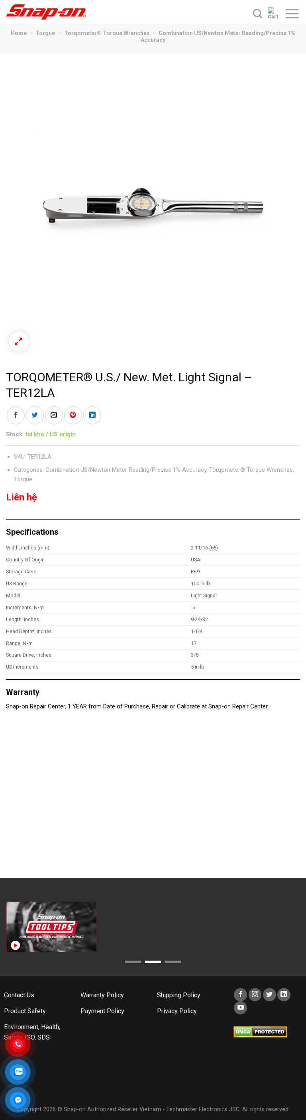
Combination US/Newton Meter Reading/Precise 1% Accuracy (125, 469)
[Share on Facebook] (16, 415)
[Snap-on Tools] (46, 12)
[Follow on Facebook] (240, 994)
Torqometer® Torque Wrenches (107, 33)
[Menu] (292, 13)
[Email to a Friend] (54, 415)
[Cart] (273, 13)
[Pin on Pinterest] (73, 415)
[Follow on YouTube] (240, 1007)
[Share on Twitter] (35, 415)
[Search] (257, 13)
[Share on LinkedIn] (92, 415)
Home (19, 33)
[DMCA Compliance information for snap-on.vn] (260, 1031)
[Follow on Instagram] (255, 994)
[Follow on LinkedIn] (283, 994)
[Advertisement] (153, 798)
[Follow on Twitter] (269, 994)
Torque (45, 33)
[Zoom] (19, 341)
